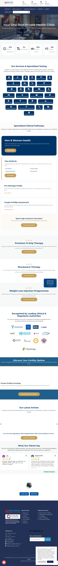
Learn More (10, 150)
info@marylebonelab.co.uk (14, 543)
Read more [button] (34, 467)
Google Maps (24, 493)
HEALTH (7, 9)
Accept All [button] (50, 561)
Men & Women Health (45, 513)
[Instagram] (33, 531)
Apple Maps (34, 493)
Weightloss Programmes (46, 514)
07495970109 (9, 542)
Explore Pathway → (9, 209)
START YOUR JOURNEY (29, 299)
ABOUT (47, 9)
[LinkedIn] (37, 531)
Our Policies (26, 519)
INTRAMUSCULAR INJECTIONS (26, 108)
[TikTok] (42, 531)
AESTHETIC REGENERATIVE (45, 102)
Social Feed (26, 517)
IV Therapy (42, 516)
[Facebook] (30, 531)
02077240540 (10, 540)
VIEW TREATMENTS (29, 251)
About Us (25, 513)
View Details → (8, 193)
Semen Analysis (43, 517)
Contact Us (26, 514)
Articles (25, 516)
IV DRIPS (39, 9)
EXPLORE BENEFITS (29, 275)
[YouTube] (35, 531)
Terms (29, 559)
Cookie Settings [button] (42, 561)
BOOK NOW (8, 12)
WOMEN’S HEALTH (29, 9)
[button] (1, 377)
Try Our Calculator (29, 225)
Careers (25, 521)
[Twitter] (39, 531)
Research (25, 522)
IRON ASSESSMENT (11, 108)
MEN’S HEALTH (16, 9)
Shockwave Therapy (44, 519)
